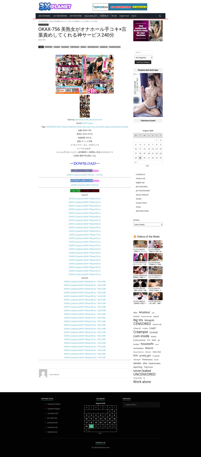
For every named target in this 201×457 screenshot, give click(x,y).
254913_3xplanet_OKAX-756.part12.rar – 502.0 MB (85, 321)
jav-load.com (52, 418)
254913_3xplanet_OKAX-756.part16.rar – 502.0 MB (84, 336)
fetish (154, 340)
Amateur (144, 312)
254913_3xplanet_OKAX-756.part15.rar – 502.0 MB (85, 332)
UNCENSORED (144, 374)
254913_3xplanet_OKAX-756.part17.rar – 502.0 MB (84, 339)
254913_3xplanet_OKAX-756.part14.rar (85, 245)
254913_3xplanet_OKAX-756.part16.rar (85, 253)
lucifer (52, 371)
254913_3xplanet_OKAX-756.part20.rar (85, 267)
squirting (137, 367)
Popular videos (141, 203)
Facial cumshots (139, 340)
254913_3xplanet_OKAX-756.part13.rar (85, 242)
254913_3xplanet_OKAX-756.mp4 (85, 185)
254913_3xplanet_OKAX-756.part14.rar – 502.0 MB (85, 329)
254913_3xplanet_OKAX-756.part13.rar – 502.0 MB (85, 325)
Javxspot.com (52, 413)
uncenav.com (52, 427)
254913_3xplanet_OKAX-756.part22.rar (85, 274)
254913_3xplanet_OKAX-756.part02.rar (85, 202)
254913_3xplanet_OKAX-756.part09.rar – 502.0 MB (85, 310)
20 (149, 153)
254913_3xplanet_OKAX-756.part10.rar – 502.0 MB (85, 314)
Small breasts (154, 363)
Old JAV (138, 199)
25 (140, 158)
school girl (136, 359)
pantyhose (103, 47)
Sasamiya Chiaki (114, 47)
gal (159, 340)
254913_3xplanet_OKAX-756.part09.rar (85, 227)
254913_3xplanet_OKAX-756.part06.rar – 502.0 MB (85, 300)
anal (153, 313)
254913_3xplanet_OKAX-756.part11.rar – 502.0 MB (84, 318)
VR (144, 378)
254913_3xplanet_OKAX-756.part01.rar (85, 198)
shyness (156, 359)
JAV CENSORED (43, 21)
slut (145, 363)
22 (157, 153)
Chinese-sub (156, 324)
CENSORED (48, 47)
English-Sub (140, 182)
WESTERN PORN (142, 211)
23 (161, 153)
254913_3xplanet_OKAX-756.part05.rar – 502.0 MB (85, 296)
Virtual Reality (137, 378)
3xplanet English (53, 409)
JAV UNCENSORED (143, 191)
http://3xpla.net (54, 374)
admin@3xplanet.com (101, 447)
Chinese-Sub (140, 178)
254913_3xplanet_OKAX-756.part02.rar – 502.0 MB (85, 285)
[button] (160, 16)
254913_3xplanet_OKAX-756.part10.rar (85, 231)
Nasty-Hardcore (138, 352)
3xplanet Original (53, 404)
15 (157, 149)
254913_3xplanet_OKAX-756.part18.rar (85, 260)
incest (157, 344)
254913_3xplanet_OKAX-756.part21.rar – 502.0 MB (84, 354)
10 (136, 149)
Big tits (138, 320)
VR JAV (138, 207)
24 (136, 158)
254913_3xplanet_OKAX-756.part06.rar (85, 217)
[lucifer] (43, 373)
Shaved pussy (147, 359)
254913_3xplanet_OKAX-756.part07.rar (85, 220)
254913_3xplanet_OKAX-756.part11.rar (84, 235)
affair (135, 312)
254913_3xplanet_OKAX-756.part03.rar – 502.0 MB (85, 289)
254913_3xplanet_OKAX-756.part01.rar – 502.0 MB (84, 281)
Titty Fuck (148, 367)
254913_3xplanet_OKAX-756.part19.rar (85, 263)
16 (161, 149)
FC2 (148, 340)
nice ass (148, 352)
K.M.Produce (75, 47)
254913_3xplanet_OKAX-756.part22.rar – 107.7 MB (84, 357)
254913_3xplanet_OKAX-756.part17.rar (84, 256)
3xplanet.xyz (52, 432)
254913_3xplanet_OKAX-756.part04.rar (85, 209)
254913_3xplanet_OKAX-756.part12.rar (85, 238)
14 (153, 149)
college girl (137, 328)
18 (140, 153)
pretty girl (145, 355)
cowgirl (152, 328)
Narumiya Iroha (95, 119)
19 (144, 153)
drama (153, 336)
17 (136, 153)
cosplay (145, 328)
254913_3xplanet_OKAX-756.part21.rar (85, 271)
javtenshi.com (52, 423)
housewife (65, 47)
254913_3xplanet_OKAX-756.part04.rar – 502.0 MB (85, 292)
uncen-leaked (142, 370)
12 (144, 149)
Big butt (156, 316)
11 (140, 149)
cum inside (141, 336)
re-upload (155, 356)
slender (137, 363)
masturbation (138, 348)
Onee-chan (157, 352)
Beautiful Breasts (146, 316)
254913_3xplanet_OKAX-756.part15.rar (85, 249)
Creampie (140, 332)
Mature (83, 47)
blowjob (149, 320)
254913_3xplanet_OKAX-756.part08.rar (85, 224)
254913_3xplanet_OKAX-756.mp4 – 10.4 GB (85, 175)
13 (149, 149)
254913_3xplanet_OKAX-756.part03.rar (85, 206)
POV (135, 355)
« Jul (147, 166)
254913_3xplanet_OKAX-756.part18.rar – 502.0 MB (85, 343)
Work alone (142, 381)
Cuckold (153, 332)
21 (153, 153)
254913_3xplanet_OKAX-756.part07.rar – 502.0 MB (85, 303)
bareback (136, 316)
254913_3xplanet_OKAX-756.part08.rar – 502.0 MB (85, 307)
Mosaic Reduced (142, 195)
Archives (136, 220)
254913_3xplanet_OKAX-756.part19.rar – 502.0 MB (85, 347)
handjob (56, 47)
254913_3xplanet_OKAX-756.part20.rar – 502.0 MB (85, 350)
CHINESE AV (140, 174)
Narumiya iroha (93, 47)
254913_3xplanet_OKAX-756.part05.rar (85, 213)
